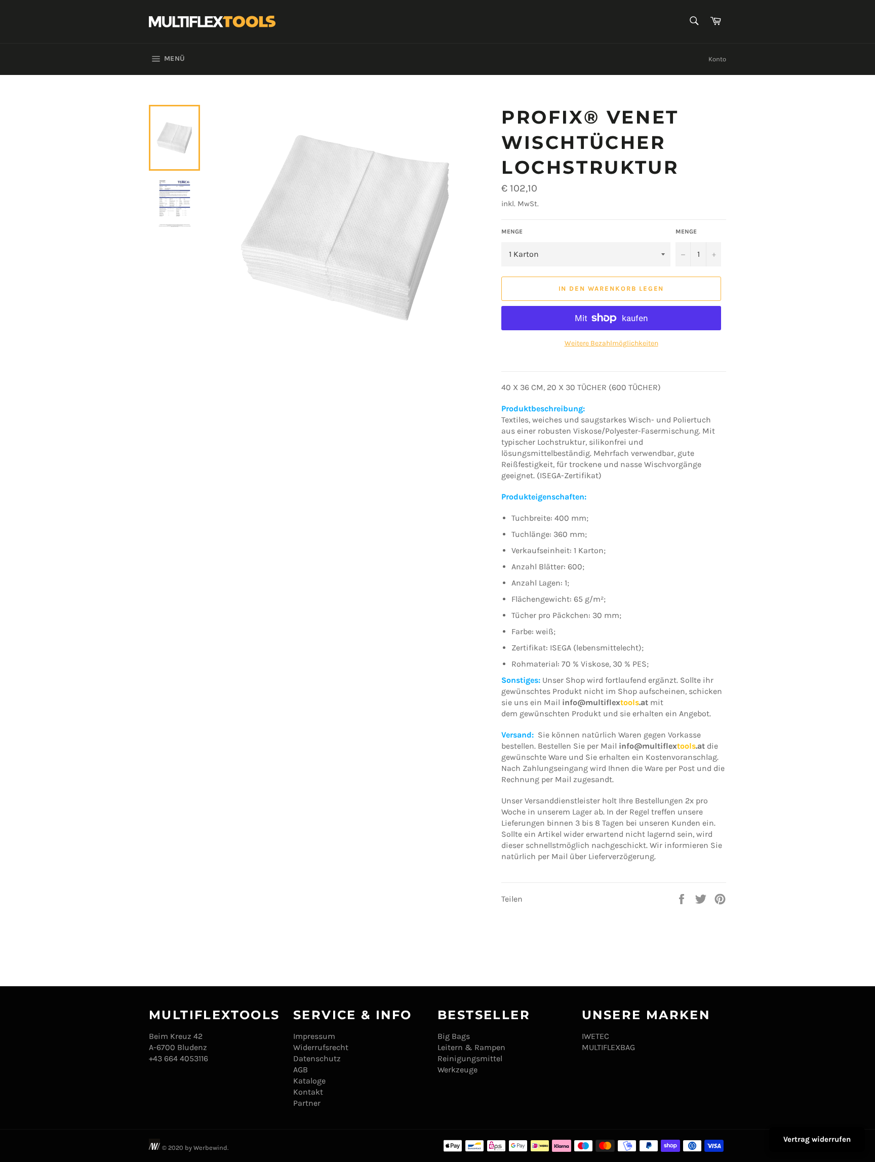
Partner (307, 1103)
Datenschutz (317, 1058)
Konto (717, 59)
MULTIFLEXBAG (608, 1047)
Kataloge (309, 1081)
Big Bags (453, 1036)
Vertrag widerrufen (817, 1139)
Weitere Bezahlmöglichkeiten (611, 343)
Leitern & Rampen (471, 1047)
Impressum (314, 1036)
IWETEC (595, 1036)
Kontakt (308, 1092)
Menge (512, 231)
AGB (300, 1069)
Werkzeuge (457, 1069)
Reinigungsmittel (469, 1058)
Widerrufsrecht (320, 1047)
